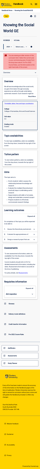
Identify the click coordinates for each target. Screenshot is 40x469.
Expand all (31, 216)
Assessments (23, 273)
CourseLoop (34, 466)
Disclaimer (10, 434)
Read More (32, 97)
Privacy (9, 455)
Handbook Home (7, 10)
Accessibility (11, 445)
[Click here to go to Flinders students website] (6, 5)
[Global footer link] (11, 377)
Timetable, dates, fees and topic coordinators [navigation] (19, 103)
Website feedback (12, 424)
